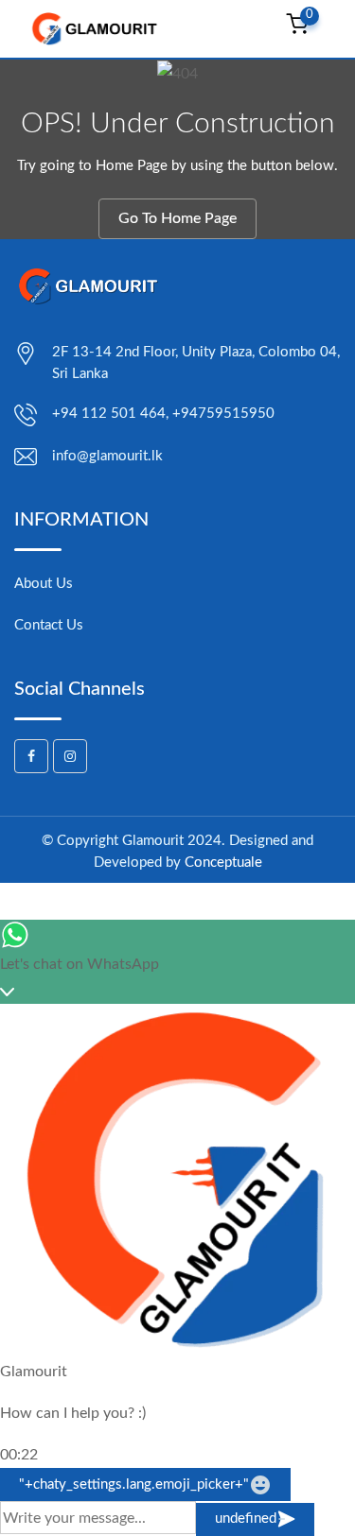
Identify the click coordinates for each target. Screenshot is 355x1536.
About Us (43, 584)
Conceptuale (223, 862)
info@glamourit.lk (107, 456)
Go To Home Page (177, 218)
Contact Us (48, 625)
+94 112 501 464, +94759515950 (163, 413)
